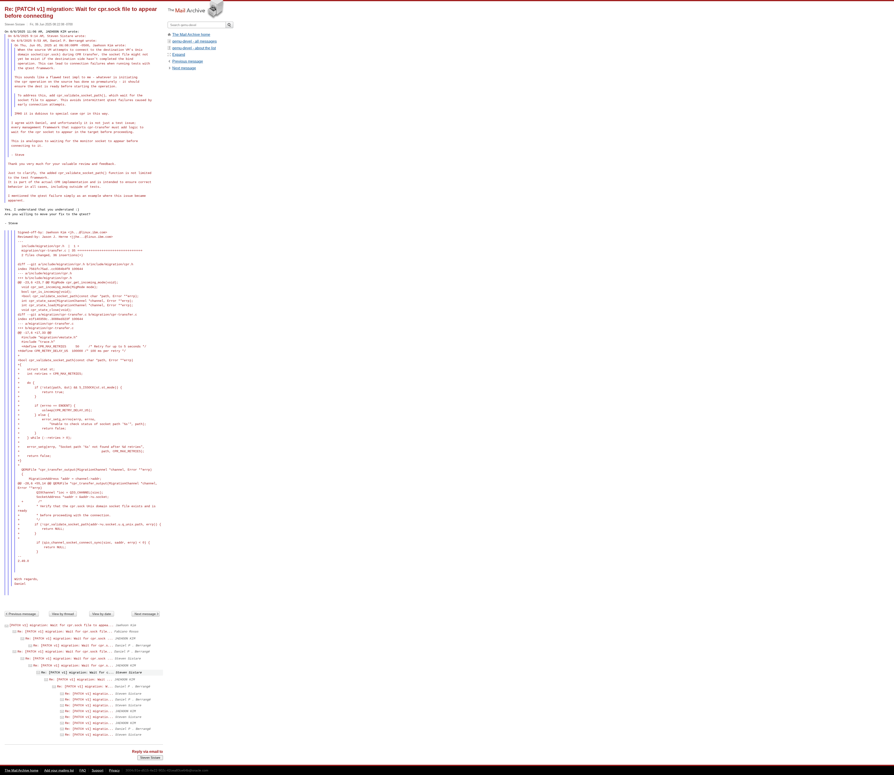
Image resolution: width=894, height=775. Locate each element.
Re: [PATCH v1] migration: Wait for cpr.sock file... (64, 631)
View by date (101, 614)
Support (97, 770)
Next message (145, 614)
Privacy (114, 770)
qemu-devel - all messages (194, 41)
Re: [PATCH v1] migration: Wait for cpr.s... (73, 645)
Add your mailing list (59, 770)
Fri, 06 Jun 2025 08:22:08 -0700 (51, 24)
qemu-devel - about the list (194, 48)
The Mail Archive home (191, 35)
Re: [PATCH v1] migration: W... (85, 686)
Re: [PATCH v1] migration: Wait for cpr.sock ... (69, 638)
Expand (178, 55)
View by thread (63, 614)
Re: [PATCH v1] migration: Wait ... (80, 679)
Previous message (22, 614)
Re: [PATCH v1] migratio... (89, 694)
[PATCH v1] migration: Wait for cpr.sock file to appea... (61, 625)
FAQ (82, 770)
